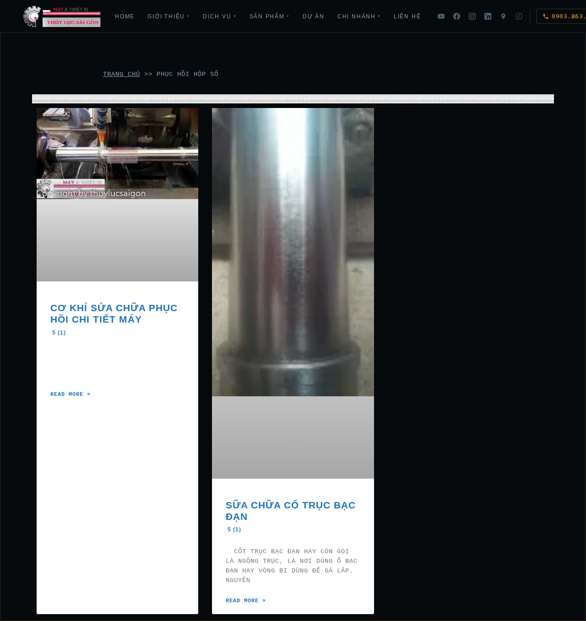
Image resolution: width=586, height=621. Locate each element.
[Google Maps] (503, 16)
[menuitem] (125, 16)
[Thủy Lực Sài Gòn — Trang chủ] (62, 16)
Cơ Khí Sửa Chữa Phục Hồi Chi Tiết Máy (114, 318)
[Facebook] (456, 16)
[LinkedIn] (487, 16)
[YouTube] (440, 16)
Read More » (70, 394)
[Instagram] (472, 16)
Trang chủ (121, 74)
